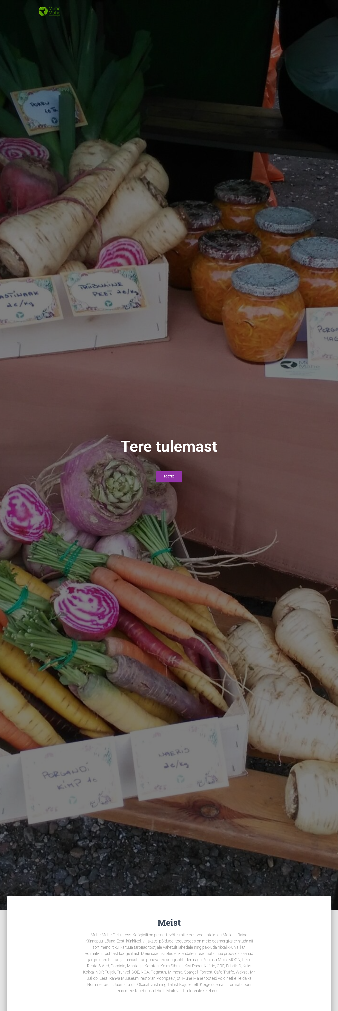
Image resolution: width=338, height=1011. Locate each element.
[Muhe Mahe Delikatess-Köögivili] (49, 11)
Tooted (169, 476)
